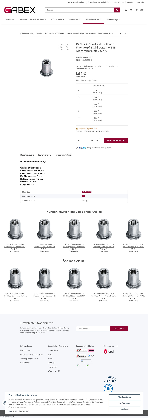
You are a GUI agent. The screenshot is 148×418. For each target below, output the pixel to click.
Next (142, 236)
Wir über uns (25, 350)
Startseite (140, 2)
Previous (6, 236)
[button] (125, 10)
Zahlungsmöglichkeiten (29, 359)
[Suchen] (117, 10)
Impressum (12, 411)
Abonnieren (119, 329)
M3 (84, 196)
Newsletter (24, 363)
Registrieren (119, 2)
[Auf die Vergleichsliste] (61, 47)
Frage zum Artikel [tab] (63, 155)
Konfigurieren (124, 403)
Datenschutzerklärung (60, 328)
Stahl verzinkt (87, 192)
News (50, 359)
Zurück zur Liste (27, 34)
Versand (95, 80)
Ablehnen (124, 409)
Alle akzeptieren (124, 397)
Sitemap (51, 363)
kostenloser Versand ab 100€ (99, 2)
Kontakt (130, 2)
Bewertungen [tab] (44, 155)
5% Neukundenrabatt (76, 2)
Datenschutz (24, 411)
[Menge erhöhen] (97, 140)
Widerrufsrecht (54, 371)
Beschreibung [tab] (27, 155)
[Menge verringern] (78, 140)
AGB (49, 354)
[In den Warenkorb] (22, 41)
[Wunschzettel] (131, 10)
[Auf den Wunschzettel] (67, 47)
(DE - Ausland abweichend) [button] (100, 131)
